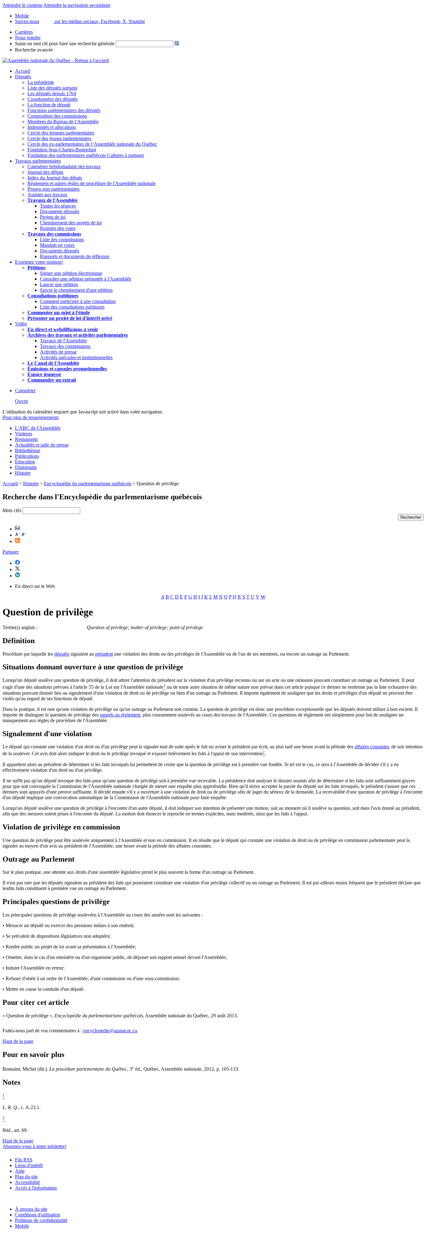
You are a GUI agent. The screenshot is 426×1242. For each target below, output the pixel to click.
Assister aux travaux (47, 194)
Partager (10, 552)
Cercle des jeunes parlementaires (59, 138)
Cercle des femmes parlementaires (60, 132)
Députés (23, 76)
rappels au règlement (120, 714)
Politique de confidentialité (41, 1220)
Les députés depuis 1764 (51, 93)
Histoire (23, 473)
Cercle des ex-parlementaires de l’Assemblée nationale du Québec (92, 144)
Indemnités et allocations (51, 127)
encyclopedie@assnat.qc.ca (110, 1030)
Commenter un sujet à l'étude (58, 312)
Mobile (22, 1226)
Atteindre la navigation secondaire (76, 5)
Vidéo (21, 323)
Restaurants (26, 439)
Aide (20, 1171)
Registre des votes (57, 228)
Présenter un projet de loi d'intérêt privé (69, 318)
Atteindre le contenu (22, 5)
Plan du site (26, 1176)
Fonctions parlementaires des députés (63, 110)
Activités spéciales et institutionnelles (76, 357)
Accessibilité (27, 1182)
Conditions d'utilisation (37, 1214)
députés (61, 654)
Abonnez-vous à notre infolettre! (34, 1146)
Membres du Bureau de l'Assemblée (63, 121)
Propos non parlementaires (53, 189)
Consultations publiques (52, 295)
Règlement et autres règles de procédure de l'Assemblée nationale (91, 183)
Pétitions (36, 267)
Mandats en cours (57, 245)
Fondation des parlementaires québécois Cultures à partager (85, 155)
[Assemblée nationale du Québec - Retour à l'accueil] (55, 60)
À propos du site (31, 1209)
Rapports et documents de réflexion (74, 256)
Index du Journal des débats (54, 177)
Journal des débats (45, 172)
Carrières (24, 32)
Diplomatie (26, 467)
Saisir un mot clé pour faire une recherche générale (64, 43)
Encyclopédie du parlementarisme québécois (87, 483)
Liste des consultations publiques (72, 307)
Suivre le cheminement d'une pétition (76, 290)
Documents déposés (59, 211)
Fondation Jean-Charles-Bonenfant (61, 149)
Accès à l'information (36, 1188)
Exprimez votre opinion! (39, 262)
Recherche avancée (34, 49)
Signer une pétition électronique (71, 273)
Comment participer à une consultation (78, 301)
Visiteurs (23, 433)
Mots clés (11, 510)
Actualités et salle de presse (42, 444)
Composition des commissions (57, 116)
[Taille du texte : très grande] (23, 535)
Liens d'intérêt (29, 1165)
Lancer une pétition (59, 284)
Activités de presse (58, 352)
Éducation (25, 461)
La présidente (40, 82)
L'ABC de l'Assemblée (38, 428)
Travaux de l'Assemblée (52, 200)
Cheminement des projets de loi (71, 222)
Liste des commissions (62, 239)
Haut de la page (17, 1041)
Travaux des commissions (54, 234)
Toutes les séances (58, 205)
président (104, 654)
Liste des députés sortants (52, 87)
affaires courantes (372, 746)
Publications (27, 456)
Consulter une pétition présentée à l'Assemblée (85, 278)
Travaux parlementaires (38, 161)
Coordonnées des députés (52, 99)
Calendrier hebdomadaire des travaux (64, 166)
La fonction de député (48, 104)
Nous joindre (28, 37)
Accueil (22, 71)
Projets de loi (52, 217)
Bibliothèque (27, 450)
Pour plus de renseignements (30, 417)
